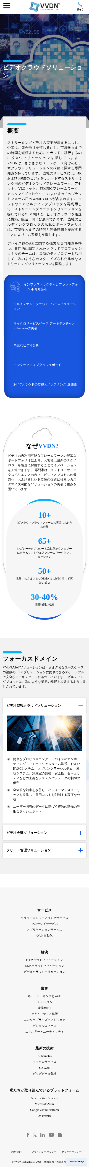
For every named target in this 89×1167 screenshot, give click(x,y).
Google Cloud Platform (44, 1110)
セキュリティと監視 (44, 1014)
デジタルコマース (44, 1025)
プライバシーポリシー (44, 1151)
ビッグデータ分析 (44, 1073)
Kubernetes (45, 1056)
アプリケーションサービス (44, 929)
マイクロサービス (44, 1062)
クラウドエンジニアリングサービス (44, 918)
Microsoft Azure (45, 1104)
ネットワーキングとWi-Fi (44, 996)
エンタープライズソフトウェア (44, 1019)
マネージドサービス (44, 923)
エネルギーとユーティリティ (44, 1031)
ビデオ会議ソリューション (26, 832)
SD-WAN (44, 1067)
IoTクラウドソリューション (44, 960)
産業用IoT (44, 1008)
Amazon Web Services (44, 1098)
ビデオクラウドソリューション (44, 971)
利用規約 (16, 1151)
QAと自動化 (44, 935)
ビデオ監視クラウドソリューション (33, 705)
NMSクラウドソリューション (44, 966)
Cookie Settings (76, 1161)
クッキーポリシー (72, 1151)
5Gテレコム (44, 1002)
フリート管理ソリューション (28, 850)
